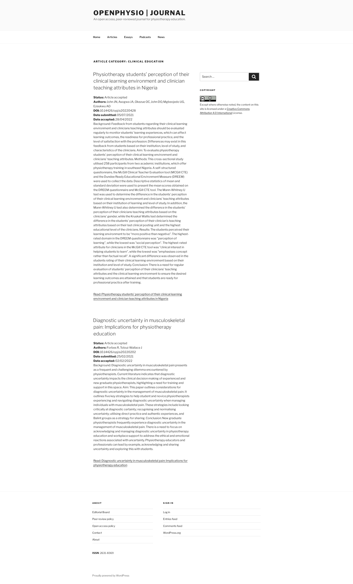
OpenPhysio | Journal (139, 13)
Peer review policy (103, 518)
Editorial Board (101, 512)
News (161, 37)
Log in (166, 512)
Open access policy (103, 525)
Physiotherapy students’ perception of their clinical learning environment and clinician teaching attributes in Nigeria (141, 81)
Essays (128, 37)
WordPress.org (172, 532)
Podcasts (145, 37)
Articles (112, 37)
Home (96, 37)
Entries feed (170, 518)
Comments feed (172, 525)
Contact (97, 532)
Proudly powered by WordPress (110, 575)
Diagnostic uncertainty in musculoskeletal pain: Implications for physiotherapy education (139, 327)
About (95, 539)
